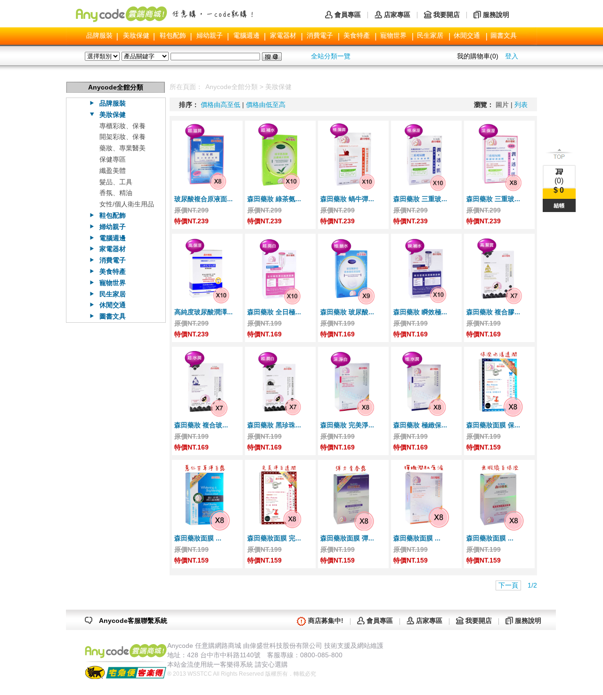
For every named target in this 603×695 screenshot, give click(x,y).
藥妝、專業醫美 (122, 148)
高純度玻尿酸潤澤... (203, 312)
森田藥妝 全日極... (274, 312)
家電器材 (283, 35)
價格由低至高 (265, 104)
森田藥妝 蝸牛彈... (347, 199)
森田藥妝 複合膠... (493, 312)
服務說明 (496, 14)
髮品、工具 (115, 182)
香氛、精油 (115, 192)
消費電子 (320, 35)
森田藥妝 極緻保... (420, 425)
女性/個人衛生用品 (126, 204)
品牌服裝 (99, 35)
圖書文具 (503, 35)
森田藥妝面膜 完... (274, 538)
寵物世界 (393, 35)
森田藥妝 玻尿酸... (347, 312)
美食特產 (356, 35)
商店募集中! (325, 620)
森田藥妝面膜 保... (493, 425)
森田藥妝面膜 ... (197, 538)
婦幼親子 (209, 35)
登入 (511, 56)
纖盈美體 (112, 170)
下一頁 (508, 585)
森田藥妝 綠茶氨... (274, 199)
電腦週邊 (246, 35)
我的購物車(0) (477, 56)
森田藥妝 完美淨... (347, 425)
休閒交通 (467, 35)
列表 (521, 104)
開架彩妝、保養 (122, 136)
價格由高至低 (220, 104)
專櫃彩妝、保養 (122, 126)
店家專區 (397, 14)
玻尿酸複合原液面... (203, 199)
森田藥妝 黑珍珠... (274, 425)
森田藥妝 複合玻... (201, 425)
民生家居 (430, 35)
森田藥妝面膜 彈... (347, 538)
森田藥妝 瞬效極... (420, 312)
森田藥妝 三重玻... (420, 199)
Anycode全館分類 (231, 86)
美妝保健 (136, 35)
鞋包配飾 (173, 35)
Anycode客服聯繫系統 (133, 620)
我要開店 (446, 14)
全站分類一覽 (330, 56)
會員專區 (347, 14)
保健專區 (112, 159)
